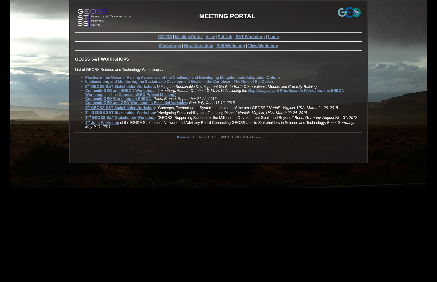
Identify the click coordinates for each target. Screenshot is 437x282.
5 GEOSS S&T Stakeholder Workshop (120, 87)
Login (273, 37)
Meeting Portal (189, 37)
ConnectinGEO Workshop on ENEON (118, 99)
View (210, 37)
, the (326, 91)
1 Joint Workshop (102, 123)
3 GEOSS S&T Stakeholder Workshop (120, 113)
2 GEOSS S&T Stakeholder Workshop (120, 118)
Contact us (183, 137)
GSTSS (165, 37)
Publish (225, 37)
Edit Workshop (230, 46)
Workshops (170, 46)
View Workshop (263, 46)
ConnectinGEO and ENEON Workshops (120, 91)
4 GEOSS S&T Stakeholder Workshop (120, 108)
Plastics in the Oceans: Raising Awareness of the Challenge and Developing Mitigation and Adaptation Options (183, 77)
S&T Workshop (250, 37)
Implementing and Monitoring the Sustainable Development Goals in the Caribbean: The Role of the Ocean (179, 82)
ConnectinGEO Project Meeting (146, 95)
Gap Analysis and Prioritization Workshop (285, 91)
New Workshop (198, 46)
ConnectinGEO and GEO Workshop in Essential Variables (136, 103)
